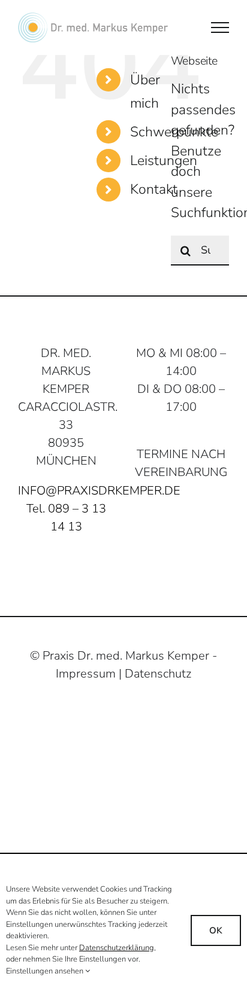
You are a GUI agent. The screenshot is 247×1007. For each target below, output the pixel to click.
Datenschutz (158, 674)
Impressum (86, 674)
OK (215, 930)
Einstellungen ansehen (45, 971)
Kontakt (153, 189)
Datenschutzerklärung (116, 947)
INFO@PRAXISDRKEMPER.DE (99, 491)
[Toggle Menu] (220, 27)
